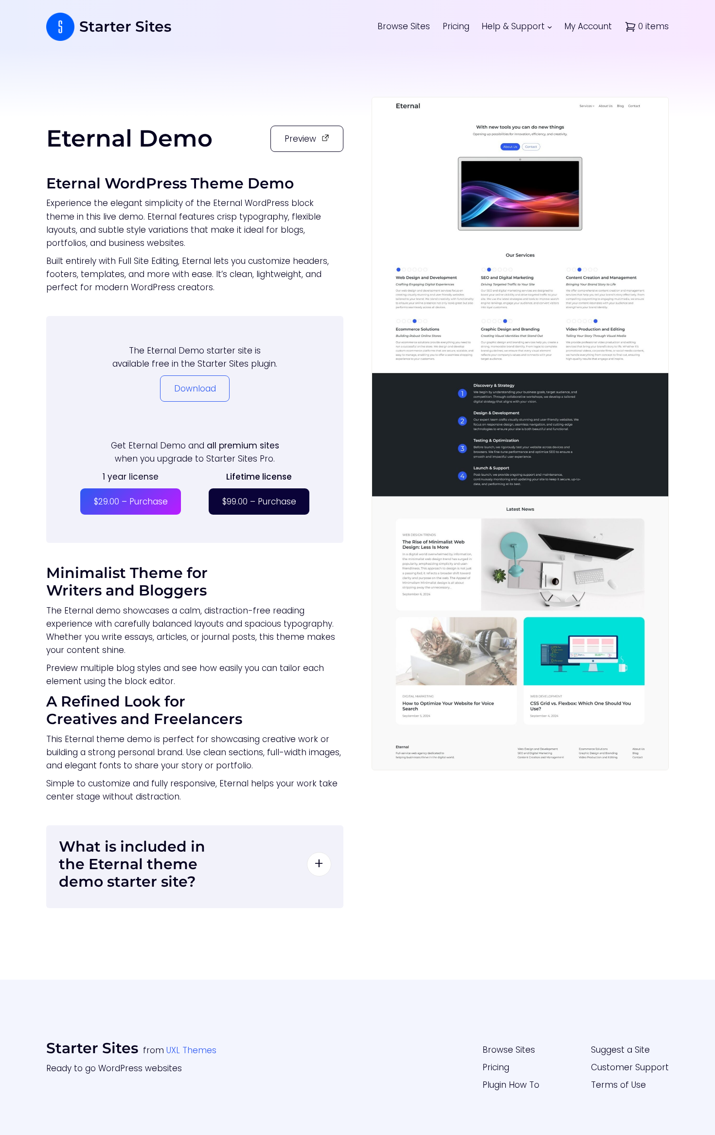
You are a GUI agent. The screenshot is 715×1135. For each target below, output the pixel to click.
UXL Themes (191, 1050)
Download (195, 388)
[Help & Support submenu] (549, 26)
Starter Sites (125, 27)
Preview (300, 139)
